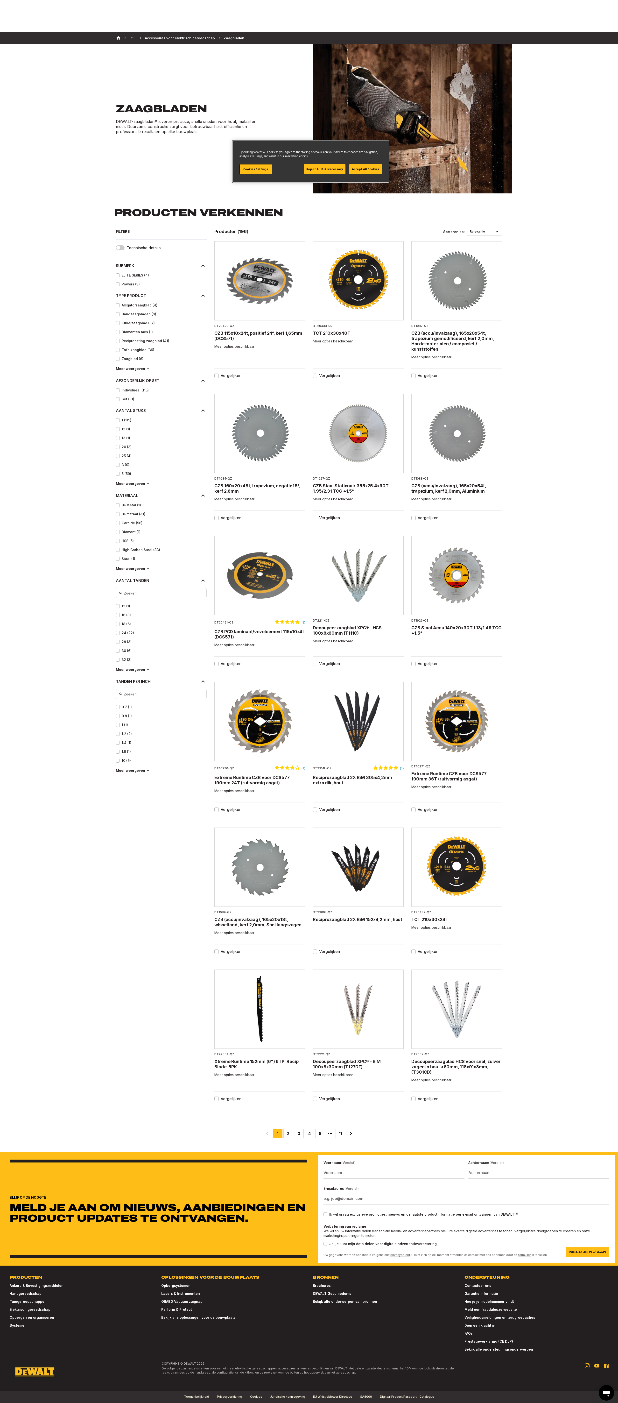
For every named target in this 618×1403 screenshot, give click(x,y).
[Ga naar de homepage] (35, 1371)
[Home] (118, 37)
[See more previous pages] (132, 38)
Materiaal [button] (127, 495)
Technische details (143, 248)
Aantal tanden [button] (132, 580)
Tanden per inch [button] (133, 681)
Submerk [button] (125, 265)
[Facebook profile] (606, 1366)
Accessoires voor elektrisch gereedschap (180, 38)
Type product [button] (131, 295)
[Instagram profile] (587, 1366)
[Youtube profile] (597, 1366)
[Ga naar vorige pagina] (267, 1133)
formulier (524, 1255)
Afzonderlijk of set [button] (137, 380)
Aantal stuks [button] (131, 410)
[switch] (120, 247)
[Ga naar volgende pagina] (351, 1133)
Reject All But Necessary (324, 169)
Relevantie (477, 231)
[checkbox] (118, 275)
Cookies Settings (255, 169)
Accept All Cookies (365, 169)
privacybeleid (400, 1255)
